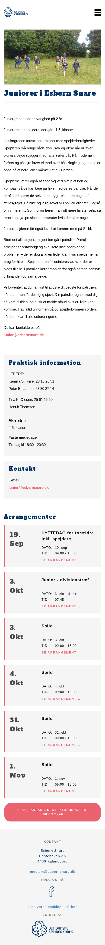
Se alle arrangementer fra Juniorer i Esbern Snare (52, 812)
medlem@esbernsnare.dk (52, 871)
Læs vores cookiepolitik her (52, 907)
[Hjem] (16, 12)
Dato (46, 548)
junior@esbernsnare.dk (24, 335)
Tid (44, 553)
